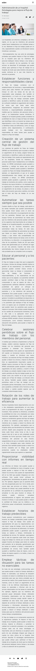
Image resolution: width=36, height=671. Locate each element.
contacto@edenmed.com (13, 664)
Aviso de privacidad (12, 662)
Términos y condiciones (13, 663)
